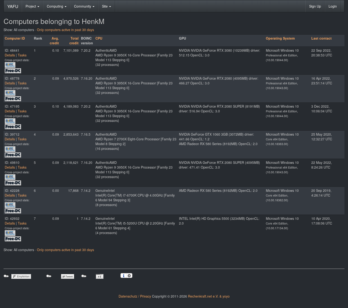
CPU (98, 38)
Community (83, 6)
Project (31, 6)
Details (10, 55)
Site (105, 6)
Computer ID (15, 38)
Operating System (280, 38)
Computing (55, 6)
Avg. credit (54, 40)
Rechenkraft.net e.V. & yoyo (209, 296)
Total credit (74, 40)
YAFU (12, 6)
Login (333, 6)
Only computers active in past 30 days (65, 29)
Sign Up (315, 6)
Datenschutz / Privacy (135, 296)
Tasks (22, 55)
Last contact (321, 38)
